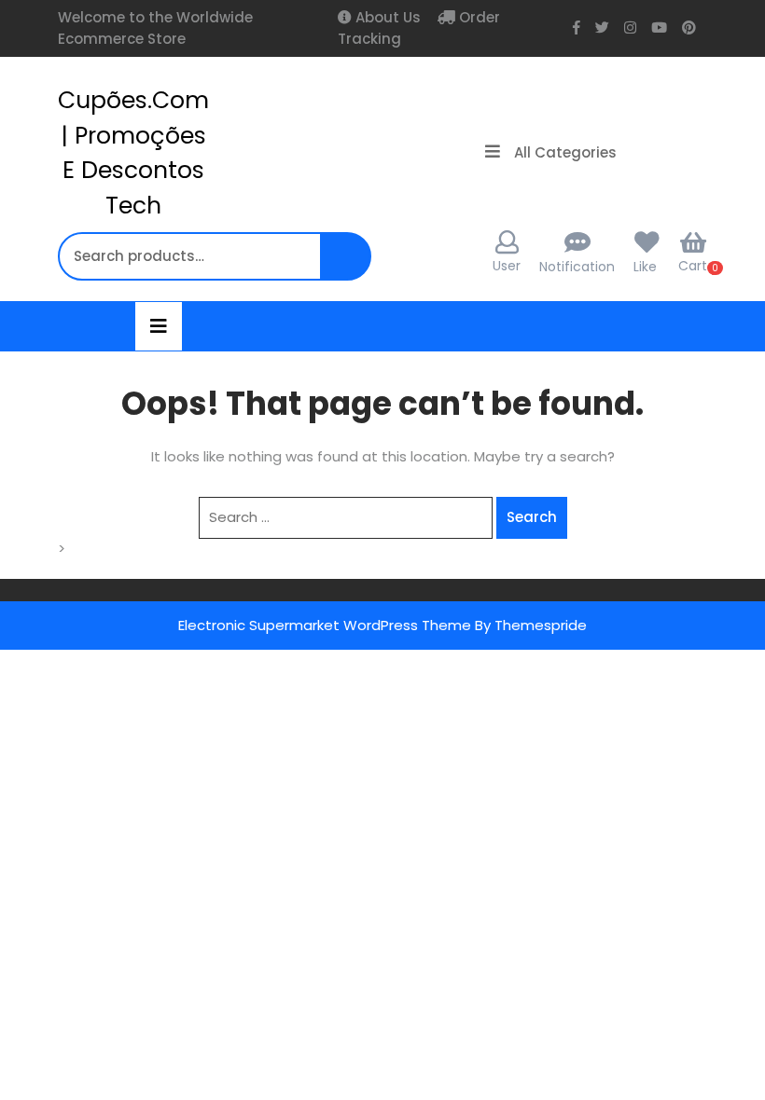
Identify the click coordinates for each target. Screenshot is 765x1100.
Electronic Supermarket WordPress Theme (324, 625)
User (507, 265)
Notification (577, 266)
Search (348, 266)
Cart (692, 265)
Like (645, 266)
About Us (386, 17)
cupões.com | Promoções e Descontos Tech (133, 153)
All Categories (565, 152)
